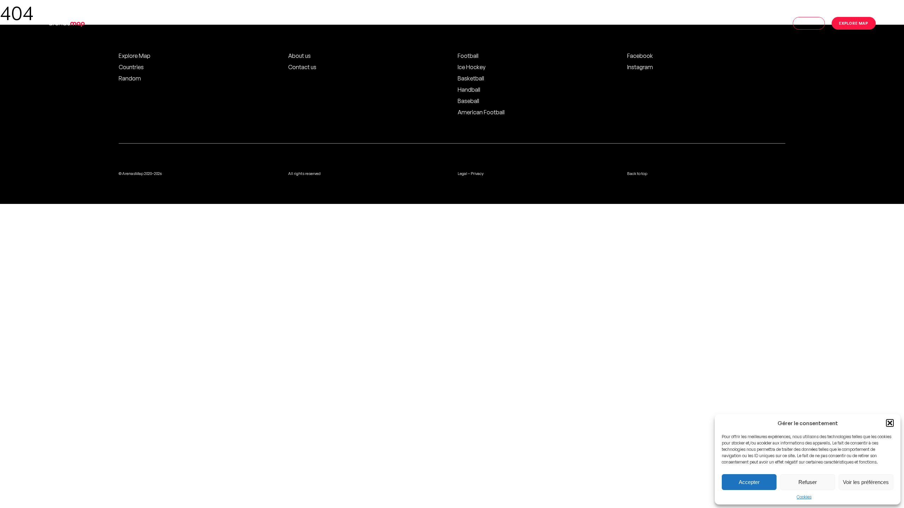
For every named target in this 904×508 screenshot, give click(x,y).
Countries (131, 67)
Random (130, 78)
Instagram (640, 67)
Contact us (302, 67)
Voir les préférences (866, 482)
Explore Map (134, 55)
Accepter (749, 482)
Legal (462, 173)
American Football (481, 112)
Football (468, 55)
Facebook (640, 55)
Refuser (807, 482)
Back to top (637, 173)
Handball (469, 89)
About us (299, 55)
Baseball (468, 100)
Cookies (804, 497)
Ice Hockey (472, 67)
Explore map (853, 23)
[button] (889, 423)
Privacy (477, 173)
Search (808, 23)
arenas (66, 23)
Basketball (471, 78)
